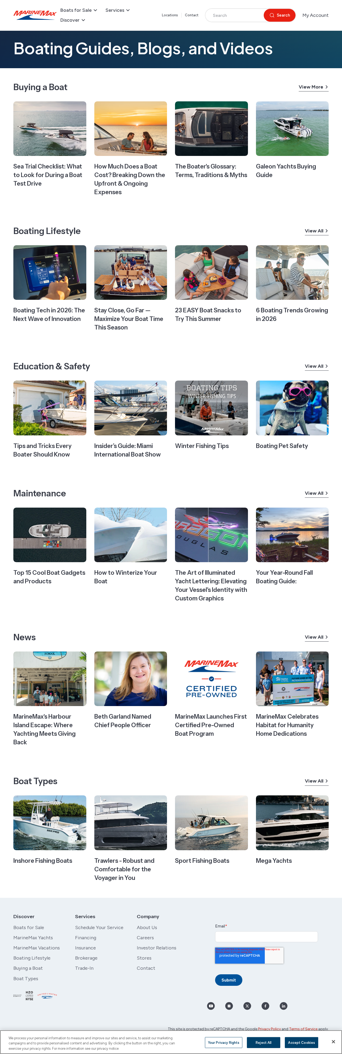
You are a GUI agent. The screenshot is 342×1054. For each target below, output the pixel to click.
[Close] (333, 1042)
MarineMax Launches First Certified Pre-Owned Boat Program (211, 725)
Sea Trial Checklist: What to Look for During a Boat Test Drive (47, 175)
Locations (170, 15)
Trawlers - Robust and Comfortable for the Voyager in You (124, 869)
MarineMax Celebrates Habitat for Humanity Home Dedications (287, 725)
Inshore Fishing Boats (42, 860)
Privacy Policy (269, 1029)
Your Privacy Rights (223, 1042)
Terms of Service (303, 1029)
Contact (192, 15)
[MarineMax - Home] (35, 15)
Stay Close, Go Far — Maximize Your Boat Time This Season (128, 319)
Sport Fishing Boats (202, 860)
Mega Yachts (274, 860)
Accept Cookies (301, 1042)
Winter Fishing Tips (202, 446)
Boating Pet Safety (282, 446)
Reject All (263, 1042)
